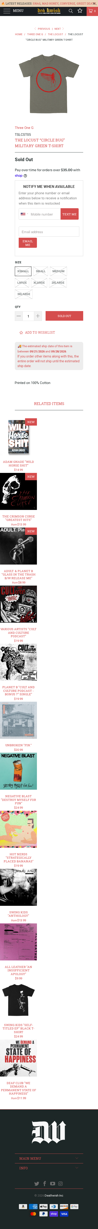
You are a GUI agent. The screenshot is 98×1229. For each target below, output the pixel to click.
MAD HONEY (50, 3)
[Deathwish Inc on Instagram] (60, 1184)
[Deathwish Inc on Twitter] (37, 1184)
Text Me (69, 214)
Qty (18, 307)
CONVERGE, (68, 3)
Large (22, 282)
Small (41, 271)
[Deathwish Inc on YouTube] (52, 1184)
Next (58, 28)
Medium (58, 271)
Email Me (28, 243)
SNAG (37, 3)
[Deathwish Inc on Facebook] (44, 1184)
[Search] (70, 11)
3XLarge (23, 294)
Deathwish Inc (54, 1195)
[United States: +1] (24, 213)
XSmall (23, 271)
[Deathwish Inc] (49, 11)
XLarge (39, 282)
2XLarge (58, 282)
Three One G (24, 128)
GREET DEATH (86, 3)
